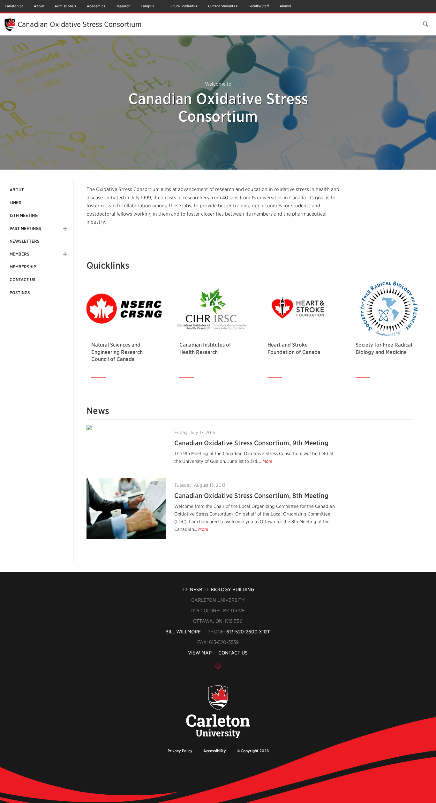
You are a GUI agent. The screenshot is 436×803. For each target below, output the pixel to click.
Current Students (221, 6)
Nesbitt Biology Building (222, 590)
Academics (96, 6)
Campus (147, 6)
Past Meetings (25, 228)
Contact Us (22, 279)
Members (19, 254)
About (39, 6)
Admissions (64, 6)
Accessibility (214, 750)
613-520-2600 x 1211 (248, 632)
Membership (23, 266)
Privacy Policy (180, 750)
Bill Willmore (183, 632)
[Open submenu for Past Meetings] (65, 229)
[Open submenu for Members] (65, 254)
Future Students (182, 6)
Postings (20, 292)
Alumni (285, 6)
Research (123, 6)
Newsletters (25, 241)
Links (15, 202)
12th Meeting (24, 215)
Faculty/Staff (258, 6)
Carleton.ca (14, 6)
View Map (200, 653)
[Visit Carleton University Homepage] (218, 712)
